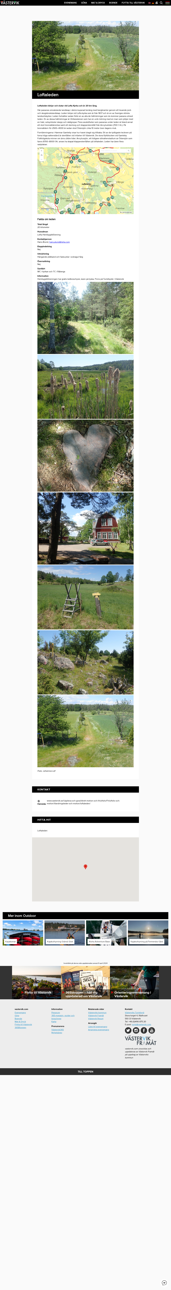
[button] (85, 866)
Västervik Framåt (96, 1015)
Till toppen (85, 1071)
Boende (18, 1018)
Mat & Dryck (20, 1021)
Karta (53, 1021)
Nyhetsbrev (56, 1032)
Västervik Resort (95, 1018)
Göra (17, 1015)
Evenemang (20, 1012)
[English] (149, 2)
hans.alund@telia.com (59, 242)
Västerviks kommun (97, 1012)
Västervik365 (57, 1029)
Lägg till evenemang (97, 1026)
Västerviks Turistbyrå (134, 1012)
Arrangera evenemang (98, 1029)
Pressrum (55, 1012)
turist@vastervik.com (141, 1024)
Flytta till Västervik (23, 1024)
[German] (153, 2)
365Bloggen (20, 1027)
